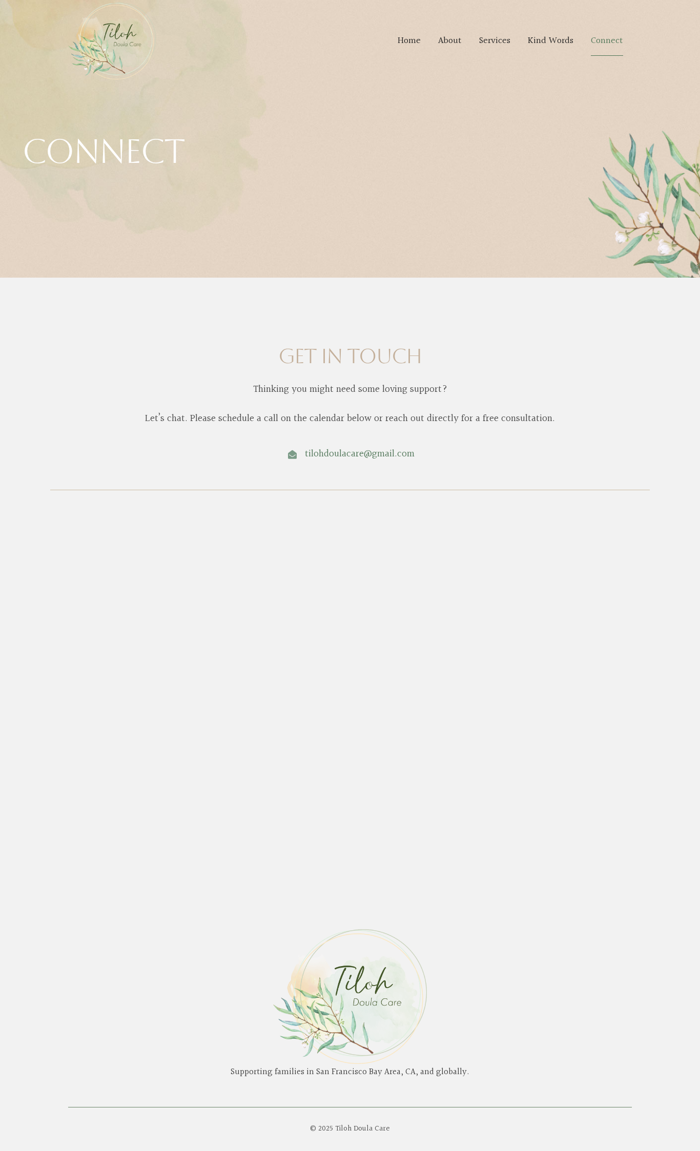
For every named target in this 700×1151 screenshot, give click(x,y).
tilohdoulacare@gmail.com (360, 454)
